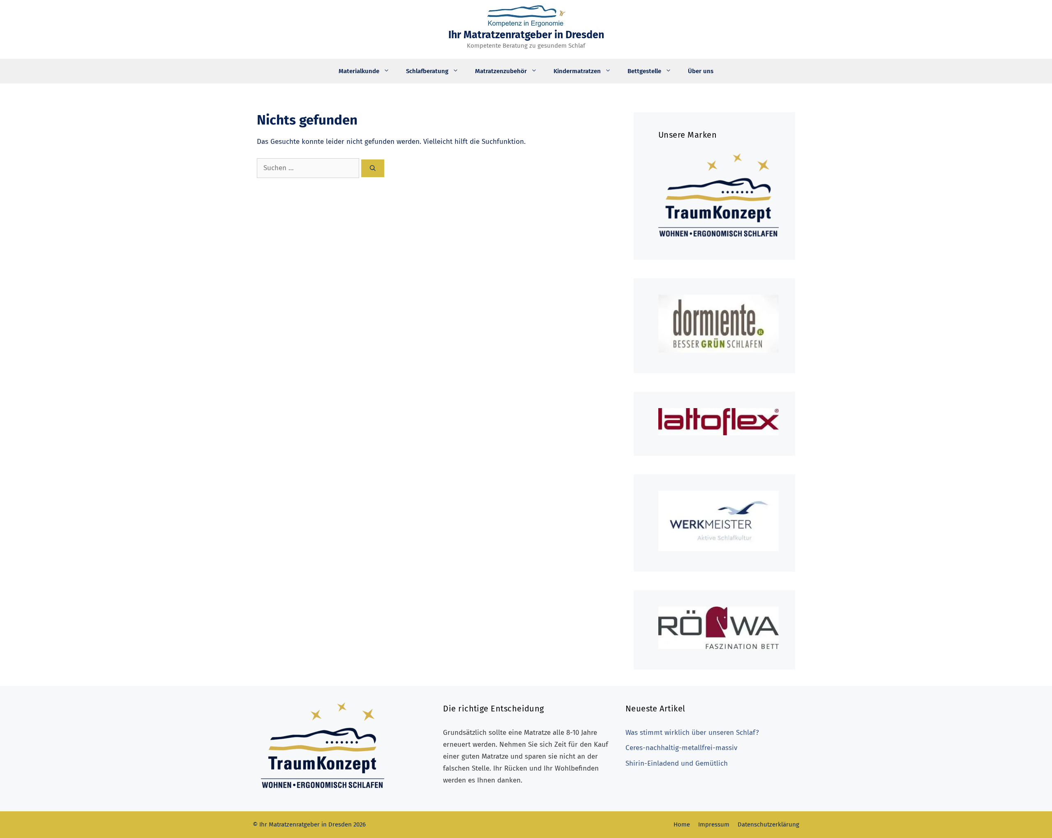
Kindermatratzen (577, 71)
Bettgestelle (644, 71)
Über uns (700, 71)
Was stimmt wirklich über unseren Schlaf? (692, 732)
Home (682, 824)
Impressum (713, 824)
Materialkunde (359, 71)
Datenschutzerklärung (768, 824)
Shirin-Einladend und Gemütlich (676, 763)
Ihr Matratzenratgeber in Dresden (526, 35)
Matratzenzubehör (501, 71)
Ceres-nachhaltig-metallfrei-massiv (681, 747)
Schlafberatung (427, 71)
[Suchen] (372, 168)
